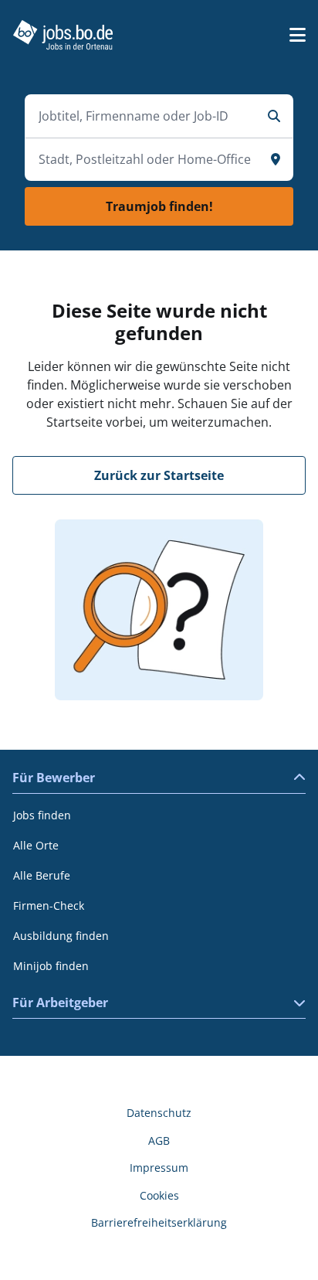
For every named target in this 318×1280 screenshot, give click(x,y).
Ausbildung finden (61, 935)
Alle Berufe (41, 875)
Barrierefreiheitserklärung (159, 1222)
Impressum (159, 1167)
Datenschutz (159, 1112)
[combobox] (143, 116)
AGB (159, 1140)
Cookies (159, 1195)
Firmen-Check (48, 905)
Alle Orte (36, 845)
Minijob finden (51, 965)
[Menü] (297, 35)
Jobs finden (42, 815)
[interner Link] (62, 34)
